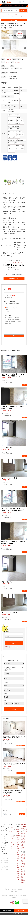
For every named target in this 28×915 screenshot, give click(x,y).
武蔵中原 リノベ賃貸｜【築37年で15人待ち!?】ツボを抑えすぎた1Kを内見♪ (23, 860)
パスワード (8, 636)
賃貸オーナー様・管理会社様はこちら (14, 5)
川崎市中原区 (18, 865)
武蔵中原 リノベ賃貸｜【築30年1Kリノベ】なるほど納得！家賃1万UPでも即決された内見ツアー (23, 841)
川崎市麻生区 (18, 877)
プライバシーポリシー (11, 846)
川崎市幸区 (18, 859)
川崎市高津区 (18, 871)
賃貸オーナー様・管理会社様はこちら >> (25, 831)
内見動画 (11, 836)
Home (7, 889)
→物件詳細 (24, 385)
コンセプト (11, 828)
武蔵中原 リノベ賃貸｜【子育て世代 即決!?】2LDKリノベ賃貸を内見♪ (23, 877)
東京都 (17, 829)
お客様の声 (11, 839)
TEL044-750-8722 (13, 264)
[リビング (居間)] (7, 35)
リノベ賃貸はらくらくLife (15, 895)
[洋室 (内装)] (14, 56)
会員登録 (7, 647)
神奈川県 (18, 835)
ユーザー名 (8, 631)
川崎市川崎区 (18, 852)
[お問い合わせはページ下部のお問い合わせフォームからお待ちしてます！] (20, 35)
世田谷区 (18, 832)
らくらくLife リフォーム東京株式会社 (14, 262)
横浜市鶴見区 (18, 840)
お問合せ (11, 842)
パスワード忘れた (14, 647)
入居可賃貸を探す (7, 910)
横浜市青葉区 (18, 846)
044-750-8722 (19, 914)
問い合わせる (21, 910)
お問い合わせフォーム (14, 278)
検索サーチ (11, 832)
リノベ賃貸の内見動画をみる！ (23, 826)
